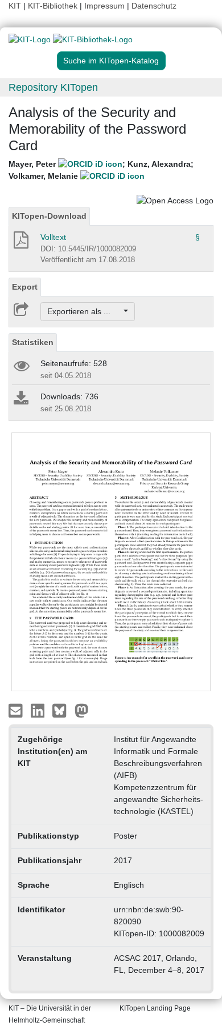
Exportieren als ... (84, 311)
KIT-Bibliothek (54, 5)
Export (25, 286)
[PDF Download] (20, 243)
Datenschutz (153, 5)
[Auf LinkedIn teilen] (39, 709)
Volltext (53, 237)
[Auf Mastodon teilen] (82, 709)
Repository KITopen (53, 87)
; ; (101, 170)
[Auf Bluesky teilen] (62, 709)
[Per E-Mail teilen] (17, 709)
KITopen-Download (49, 216)
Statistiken (33, 342)
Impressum (104, 5)
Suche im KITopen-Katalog (111, 60)
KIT (15, 5)
